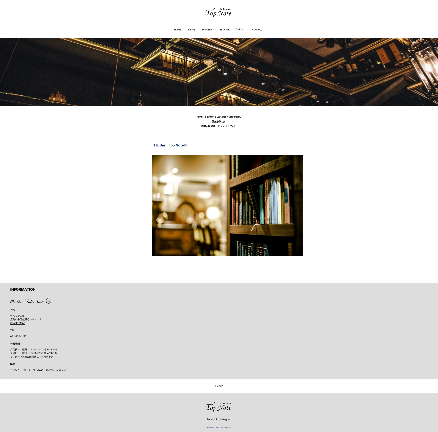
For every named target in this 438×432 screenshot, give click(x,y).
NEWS (191, 29)
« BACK (219, 385)
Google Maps (17, 322)
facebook (212, 419)
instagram (225, 419)
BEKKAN (224, 29)
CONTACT (258, 29)
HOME (177, 29)
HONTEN (207, 29)
